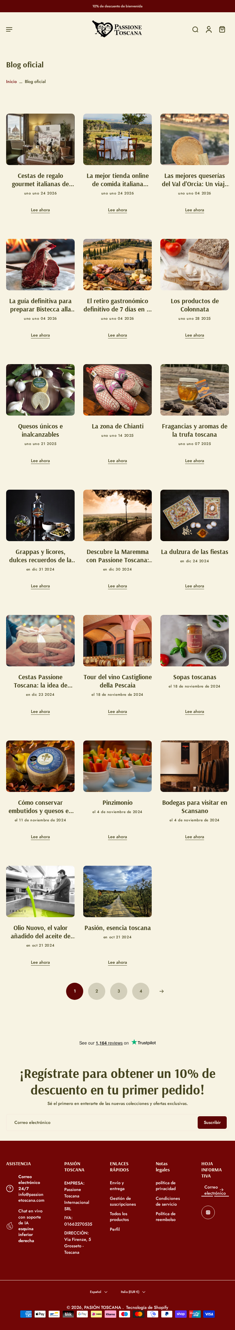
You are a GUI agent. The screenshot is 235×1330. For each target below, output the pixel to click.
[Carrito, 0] (222, 29)
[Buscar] (195, 29)
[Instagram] (208, 1212)
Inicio (11, 81)
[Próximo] (161, 991)
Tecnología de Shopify (147, 1307)
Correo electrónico (215, 1190)
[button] (9, 29)
